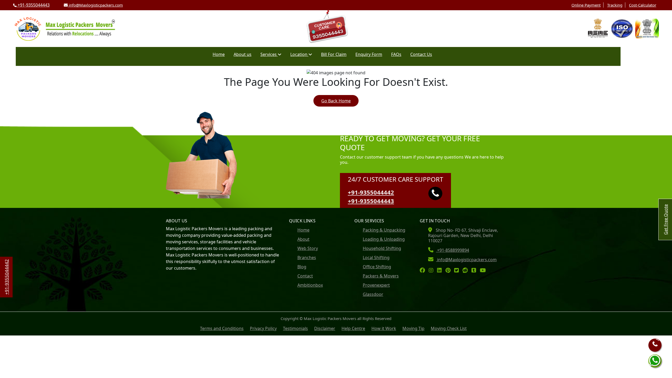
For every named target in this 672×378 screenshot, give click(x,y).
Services (269, 54)
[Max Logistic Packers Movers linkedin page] (440, 271)
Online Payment (586, 5)
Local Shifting (376, 257)
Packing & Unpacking (384, 230)
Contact (305, 276)
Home (219, 54)
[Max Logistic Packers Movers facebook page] (424, 271)
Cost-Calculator (642, 5)
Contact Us (421, 54)
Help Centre (353, 328)
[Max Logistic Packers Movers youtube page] (484, 271)
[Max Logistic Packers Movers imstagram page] (432, 271)
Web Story (307, 248)
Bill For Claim (333, 54)
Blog (301, 267)
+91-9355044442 (371, 192)
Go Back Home (336, 101)
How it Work (383, 328)
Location (299, 54)
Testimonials (295, 328)
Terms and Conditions (222, 328)
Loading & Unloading (384, 239)
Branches (306, 257)
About (303, 239)
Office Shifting (377, 267)
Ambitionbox (310, 285)
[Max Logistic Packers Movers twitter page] (457, 271)
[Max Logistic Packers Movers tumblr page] (475, 271)
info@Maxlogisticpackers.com (95, 5)
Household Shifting (382, 248)
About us (242, 54)
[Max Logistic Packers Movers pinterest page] (449, 271)
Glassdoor (373, 294)
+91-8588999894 (452, 250)
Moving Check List (449, 328)
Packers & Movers (381, 276)
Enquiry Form (368, 54)
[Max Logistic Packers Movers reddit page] (466, 271)
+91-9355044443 (33, 5)
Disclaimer (324, 328)
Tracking (614, 5)
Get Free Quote (666, 219)
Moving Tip (413, 328)
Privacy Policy (263, 328)
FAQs (396, 54)
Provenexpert (376, 285)
